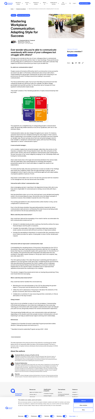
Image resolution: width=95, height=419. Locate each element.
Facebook (74, 396)
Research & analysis (21, 8)
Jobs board (32, 396)
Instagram (74, 394)
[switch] (40, 416)
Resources (33, 389)
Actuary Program (47, 395)
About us (60, 392)
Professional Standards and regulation (63, 395)
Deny (83, 409)
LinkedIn (74, 392)
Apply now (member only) (35, 392)
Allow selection (83, 405)
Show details (72, 416)
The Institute (61, 389)
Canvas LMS (32, 394)
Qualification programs (47, 390)
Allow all (83, 400)
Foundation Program (48, 393)
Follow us (74, 389)
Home (12, 8)
